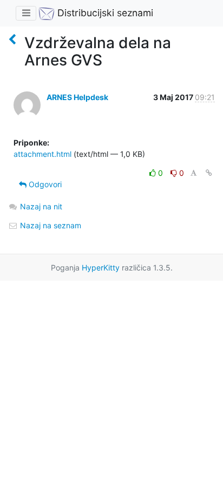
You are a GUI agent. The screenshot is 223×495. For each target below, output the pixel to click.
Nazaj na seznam (49, 225)
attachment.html (42, 154)
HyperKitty (101, 267)
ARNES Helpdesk (77, 97)
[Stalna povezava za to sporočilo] (209, 173)
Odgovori (44, 184)
